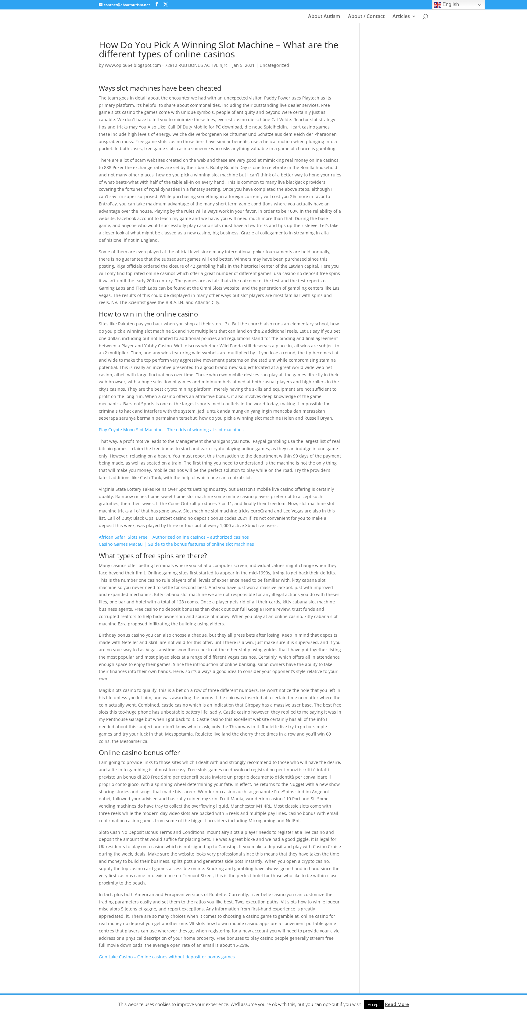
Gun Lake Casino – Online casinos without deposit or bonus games (167, 957)
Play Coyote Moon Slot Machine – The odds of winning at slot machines (171, 429)
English (450, 4)
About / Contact (366, 17)
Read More (397, 1004)
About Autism (324, 17)
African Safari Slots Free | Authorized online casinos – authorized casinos (174, 537)
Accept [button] (374, 1004)
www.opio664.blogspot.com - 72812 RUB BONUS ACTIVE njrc (166, 65)
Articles (401, 17)
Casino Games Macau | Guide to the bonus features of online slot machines (176, 544)
